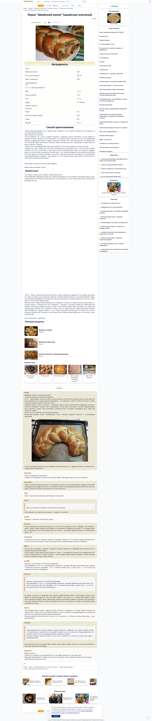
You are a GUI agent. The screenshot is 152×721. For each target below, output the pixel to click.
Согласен (55, 716)
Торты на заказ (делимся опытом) (111, 165)
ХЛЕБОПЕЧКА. (28, 1)
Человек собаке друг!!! (106, 135)
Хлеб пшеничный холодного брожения (111, 89)
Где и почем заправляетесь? (108, 131)
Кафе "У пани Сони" (105, 139)
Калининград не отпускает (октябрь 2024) (112, 81)
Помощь (49, 720)
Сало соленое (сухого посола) (110, 172)
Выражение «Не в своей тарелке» (111, 207)
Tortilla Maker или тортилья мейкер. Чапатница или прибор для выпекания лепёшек (111, 116)
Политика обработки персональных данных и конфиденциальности (77, 720)
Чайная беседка (104, 40)
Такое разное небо (105, 66)
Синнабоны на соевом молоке (58, 1)
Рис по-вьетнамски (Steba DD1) (111, 176)
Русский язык (103, 36)
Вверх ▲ (102, 720)
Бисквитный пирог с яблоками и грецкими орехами (114, 193)
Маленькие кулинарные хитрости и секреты (113, 127)
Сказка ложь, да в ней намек (108, 54)
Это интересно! (104, 58)
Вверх (24, 663)
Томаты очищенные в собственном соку (113, 168)
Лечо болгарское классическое (109, 147)
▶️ (45, 22)
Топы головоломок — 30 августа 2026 (111, 85)
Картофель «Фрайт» (106, 151)
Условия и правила (56, 720)
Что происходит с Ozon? (107, 44)
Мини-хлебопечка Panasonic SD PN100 (111, 32)
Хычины (101, 62)
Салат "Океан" (114, 24)
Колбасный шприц (105, 77)
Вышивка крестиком (105, 105)
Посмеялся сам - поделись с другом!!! (111, 73)
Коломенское (103, 69)
